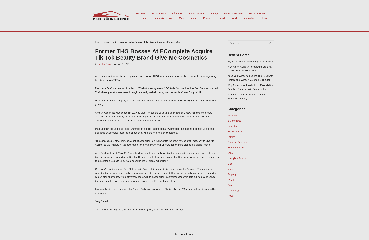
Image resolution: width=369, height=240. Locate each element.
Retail (222, 18)
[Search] (270, 43)
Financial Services (233, 13)
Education (177, 13)
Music (193, 18)
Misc (181, 18)
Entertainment (197, 13)
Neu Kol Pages (104, 64)
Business (141, 13)
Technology (249, 18)
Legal (143, 18)
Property (208, 18)
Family (214, 13)
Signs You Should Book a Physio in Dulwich (250, 61)
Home (98, 42)
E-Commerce (159, 13)
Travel (265, 18)
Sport (234, 18)
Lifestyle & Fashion (163, 18)
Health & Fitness (258, 13)
